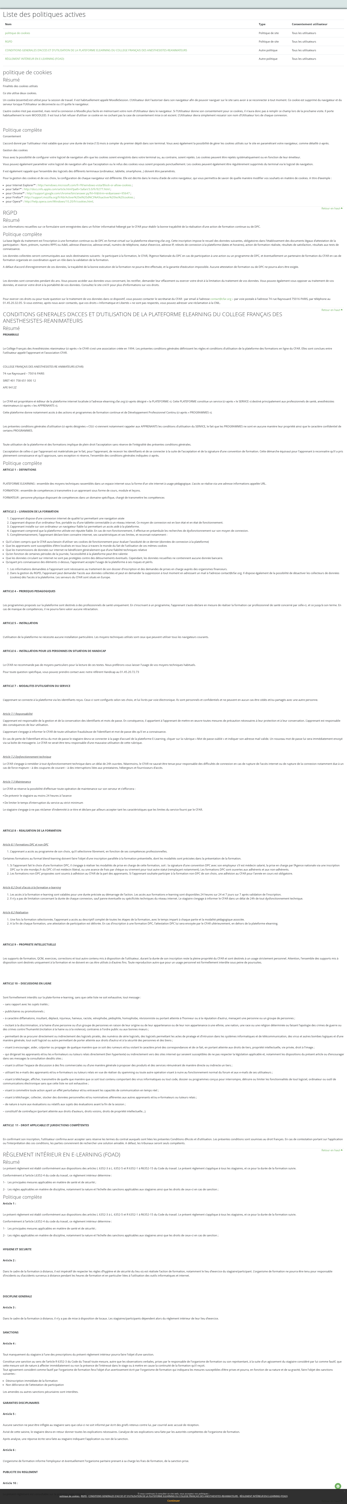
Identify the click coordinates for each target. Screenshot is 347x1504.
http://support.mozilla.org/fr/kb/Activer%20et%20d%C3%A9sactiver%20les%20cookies (79, 197)
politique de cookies (69, 1496)
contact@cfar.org (220, 299)
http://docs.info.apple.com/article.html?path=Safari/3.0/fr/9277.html (67, 189)
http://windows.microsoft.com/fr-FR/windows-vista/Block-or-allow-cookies (84, 185)
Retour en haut (331, 208)
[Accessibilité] (338, 1486)
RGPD (84, 1496)
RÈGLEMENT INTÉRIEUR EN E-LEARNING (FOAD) (264, 1496)
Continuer (173, 1500)
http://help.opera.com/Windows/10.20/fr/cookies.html (59, 201)
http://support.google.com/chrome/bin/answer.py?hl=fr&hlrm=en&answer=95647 (78, 193)
